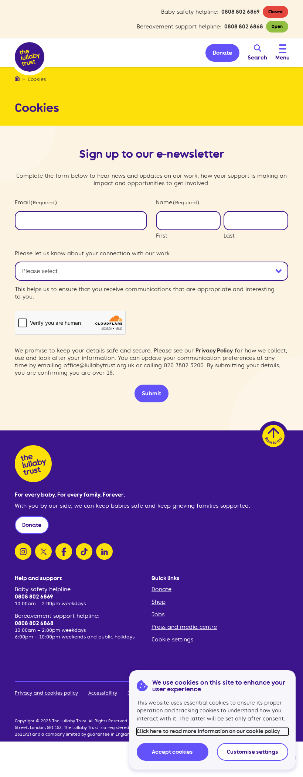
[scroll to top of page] (273, 436)
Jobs (158, 614)
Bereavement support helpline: (57, 616)
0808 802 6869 (240, 11)
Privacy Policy (214, 350)
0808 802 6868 (243, 26)
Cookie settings (172, 639)
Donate (161, 589)
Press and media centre (184, 627)
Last (229, 235)
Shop (159, 602)
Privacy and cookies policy (46, 693)
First (161, 235)
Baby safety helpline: (43, 589)
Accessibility (102, 693)
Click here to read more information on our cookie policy (208, 731)
